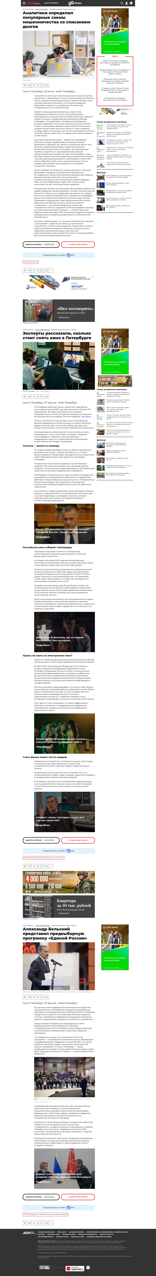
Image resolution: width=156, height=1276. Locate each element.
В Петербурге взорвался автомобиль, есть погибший (115, 99)
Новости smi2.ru (30, 323)
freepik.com (27, 80)
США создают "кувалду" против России (117, 459)
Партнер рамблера (57, 1267)
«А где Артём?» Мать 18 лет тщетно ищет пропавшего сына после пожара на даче (119, 126)
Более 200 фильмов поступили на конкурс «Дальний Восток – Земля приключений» (62, 531)
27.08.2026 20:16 (28, 925)
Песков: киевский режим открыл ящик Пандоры (117, 184)
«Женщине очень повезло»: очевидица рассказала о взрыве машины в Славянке (115, 81)
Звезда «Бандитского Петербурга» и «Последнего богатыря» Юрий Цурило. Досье (115, 72)
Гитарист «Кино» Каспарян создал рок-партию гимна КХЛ (60, 819)
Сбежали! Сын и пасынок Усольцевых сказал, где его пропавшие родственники (120, 149)
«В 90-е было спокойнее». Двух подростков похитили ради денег (119, 163)
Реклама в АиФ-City (107, 1234)
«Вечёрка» (86, 416)
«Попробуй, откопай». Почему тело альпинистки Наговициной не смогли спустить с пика (119, 141)
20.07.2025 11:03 (28, 9)
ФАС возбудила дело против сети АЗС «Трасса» (118, 206)
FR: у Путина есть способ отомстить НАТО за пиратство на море (119, 199)
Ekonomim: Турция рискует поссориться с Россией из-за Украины (116, 444)
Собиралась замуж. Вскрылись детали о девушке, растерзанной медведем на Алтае (118, 394)
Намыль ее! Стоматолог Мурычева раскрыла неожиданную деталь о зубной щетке (119, 134)
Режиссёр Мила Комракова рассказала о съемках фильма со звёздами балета (61, 740)
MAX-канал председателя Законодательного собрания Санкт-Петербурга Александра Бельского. (58, 991)
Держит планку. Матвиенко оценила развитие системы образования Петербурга (63, 1175)
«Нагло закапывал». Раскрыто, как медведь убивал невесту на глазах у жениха (119, 157)
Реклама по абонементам (87, 1234)
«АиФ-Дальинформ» (42, 391)
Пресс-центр (61, 1232)
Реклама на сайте (68, 1234)
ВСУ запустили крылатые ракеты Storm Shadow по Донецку (117, 474)
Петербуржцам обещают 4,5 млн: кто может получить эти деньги (119, 466)
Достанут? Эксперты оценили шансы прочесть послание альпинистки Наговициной (120, 424)
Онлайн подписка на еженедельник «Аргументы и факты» (107, 1232)
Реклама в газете (53, 1234)
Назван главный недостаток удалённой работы (116, 451)
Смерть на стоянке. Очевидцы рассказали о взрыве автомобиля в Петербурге (115, 63)
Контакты (41, 1234)
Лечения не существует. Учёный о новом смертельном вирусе (118, 401)
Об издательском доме (46, 1232)
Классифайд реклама (45, 1237)
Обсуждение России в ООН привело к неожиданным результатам (119, 191)
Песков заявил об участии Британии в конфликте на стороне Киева (119, 176)
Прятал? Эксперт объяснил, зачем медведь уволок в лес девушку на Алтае (119, 417)
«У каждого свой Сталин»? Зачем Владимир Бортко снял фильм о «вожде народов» (115, 90)
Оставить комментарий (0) (78, 244)
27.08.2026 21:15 (28, 330)
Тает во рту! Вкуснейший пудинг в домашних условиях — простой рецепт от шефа (119, 432)
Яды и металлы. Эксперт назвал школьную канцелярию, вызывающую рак (118, 409)
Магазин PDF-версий (76, 1232)
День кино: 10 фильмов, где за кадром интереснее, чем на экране (59, 639)
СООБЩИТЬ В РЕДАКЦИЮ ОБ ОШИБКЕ (99, 1237)
